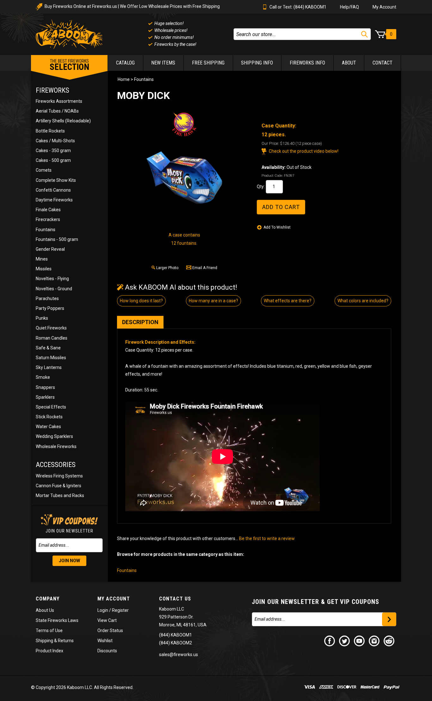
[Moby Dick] (184, 177)
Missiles (44, 268)
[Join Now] (389, 619)
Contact (382, 63)
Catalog (125, 63)
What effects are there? (288, 300)
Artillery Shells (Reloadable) (63, 120)
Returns (66, 640)
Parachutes (47, 298)
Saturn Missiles (51, 357)
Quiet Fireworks (51, 327)
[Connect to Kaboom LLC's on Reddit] (389, 640)
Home (124, 79)
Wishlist (105, 640)
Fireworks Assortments (59, 101)
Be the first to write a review (267, 538)
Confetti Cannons (53, 190)
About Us (45, 610)
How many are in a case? (213, 300)
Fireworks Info (307, 63)
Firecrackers (48, 219)
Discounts (107, 650)
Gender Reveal (50, 249)
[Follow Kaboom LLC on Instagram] (374, 640)
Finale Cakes (48, 209)
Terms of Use (49, 630)
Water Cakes (48, 426)
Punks (42, 318)
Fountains (45, 229)
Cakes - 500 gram (53, 160)
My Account (384, 7)
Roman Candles (51, 338)
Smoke (43, 377)
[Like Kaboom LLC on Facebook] (330, 640)
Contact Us (175, 599)
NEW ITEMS (163, 63)
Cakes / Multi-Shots (55, 140)
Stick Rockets (49, 416)
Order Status (110, 630)
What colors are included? (362, 300)
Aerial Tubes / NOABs (57, 111)
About (349, 63)
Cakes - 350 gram (53, 150)
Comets (44, 170)
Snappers (45, 387)
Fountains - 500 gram (57, 239)
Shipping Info (257, 63)
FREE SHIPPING (208, 63)
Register (120, 610)
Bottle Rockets (50, 130)
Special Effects (51, 406)
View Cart (107, 620)
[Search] (364, 34)
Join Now (69, 560)
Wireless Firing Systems (59, 475)
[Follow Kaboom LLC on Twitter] (345, 640)
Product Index (49, 650)
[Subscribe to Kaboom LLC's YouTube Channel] (360, 640)
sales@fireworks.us (178, 654)
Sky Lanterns (49, 367)
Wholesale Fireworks (56, 446)
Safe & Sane (48, 347)
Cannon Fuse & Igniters (58, 485)
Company (47, 599)
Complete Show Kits (56, 180)
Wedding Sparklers (54, 436)
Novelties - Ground (54, 288)
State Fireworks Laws (57, 620)
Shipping (44, 640)
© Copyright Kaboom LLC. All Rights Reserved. (82, 687)
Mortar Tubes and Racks (60, 495)
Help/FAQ (349, 7)
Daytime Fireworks (54, 199)
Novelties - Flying (52, 278)
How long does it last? (141, 300)
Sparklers (45, 397)
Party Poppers (50, 308)
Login (102, 610)
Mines (42, 258)
